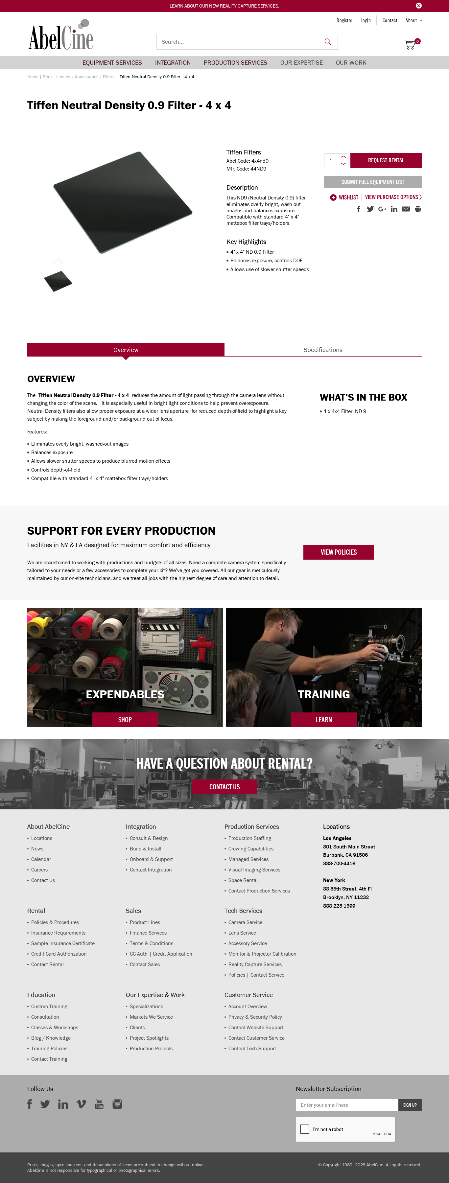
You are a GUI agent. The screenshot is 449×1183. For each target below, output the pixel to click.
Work (178, 994)
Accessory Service (247, 943)
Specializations (146, 1006)
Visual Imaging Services (254, 869)
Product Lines (145, 922)
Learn (324, 720)
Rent (47, 76)
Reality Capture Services (249, 6)
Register (344, 20)
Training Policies (49, 1048)
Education (41, 994)
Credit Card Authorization (59, 954)
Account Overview (247, 1006)
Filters (109, 76)
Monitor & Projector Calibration (262, 954)
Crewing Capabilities (250, 848)
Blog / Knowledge (51, 1038)
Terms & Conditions (151, 943)
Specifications (323, 349)
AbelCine (61, 34)
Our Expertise (301, 62)
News (37, 848)
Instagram (117, 1104)
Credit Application (172, 954)
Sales (133, 910)
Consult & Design (149, 838)
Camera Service (245, 922)
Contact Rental (47, 964)
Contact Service (267, 975)
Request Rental (386, 160)
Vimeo (81, 1104)
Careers (39, 869)
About (411, 20)
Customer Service (249, 994)
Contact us (224, 787)
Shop (125, 720)
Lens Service (242, 933)
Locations (41, 838)
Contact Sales (145, 964)
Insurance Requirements (58, 933)
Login (366, 20)
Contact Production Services (259, 890)
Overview (125, 349)
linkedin (63, 1104)
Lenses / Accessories (77, 76)
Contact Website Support (255, 1027)
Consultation (45, 1017)
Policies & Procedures (55, 922)
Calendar (41, 859)
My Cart (417, 41)
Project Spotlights (149, 1038)
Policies (236, 975)
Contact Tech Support (252, 1048)
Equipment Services (112, 62)
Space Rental (243, 880)
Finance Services (148, 933)
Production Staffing (249, 838)
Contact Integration (151, 869)
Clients (137, 1027)
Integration (173, 62)
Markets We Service (151, 1017)
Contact (390, 20)
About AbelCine (48, 826)
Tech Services (243, 910)
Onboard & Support (151, 859)
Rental (36, 910)
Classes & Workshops (54, 1027)
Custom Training (49, 1006)
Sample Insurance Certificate (63, 943)
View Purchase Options (392, 197)
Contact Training (49, 1059)
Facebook (29, 1104)
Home (32, 76)
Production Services (235, 62)
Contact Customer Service (256, 1038)
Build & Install (145, 848)
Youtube (99, 1104)
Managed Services (248, 859)
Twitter (45, 1104)
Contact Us (43, 880)
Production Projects (151, 1048)
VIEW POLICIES (339, 552)
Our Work (351, 62)
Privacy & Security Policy (255, 1017)
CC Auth (139, 954)
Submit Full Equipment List (373, 182)
